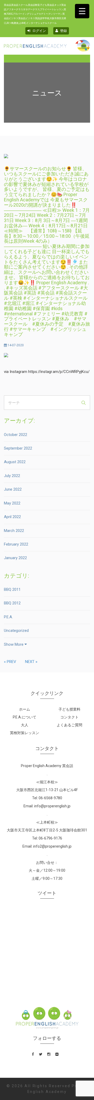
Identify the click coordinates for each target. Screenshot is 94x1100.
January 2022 (15, 557)
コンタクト (69, 717)
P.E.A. (8, 617)
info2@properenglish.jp (52, 846)
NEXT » (31, 661)
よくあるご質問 (69, 725)
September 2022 (18, 448)
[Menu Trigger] (82, 11)
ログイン (39, 31)
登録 (63, 31)
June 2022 (13, 489)
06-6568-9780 (50, 798)
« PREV (10, 661)
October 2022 (15, 434)
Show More (14, 644)
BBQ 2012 (12, 603)
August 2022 (15, 462)
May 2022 (12, 503)
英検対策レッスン (24, 733)
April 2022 (12, 516)
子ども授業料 (69, 709)
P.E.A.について (24, 717)
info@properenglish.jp (52, 806)
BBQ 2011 (12, 589)
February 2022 (16, 544)
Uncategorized (16, 630)
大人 (24, 725)
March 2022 (14, 530)
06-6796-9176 (50, 838)
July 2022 (12, 475)
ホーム (24, 709)
